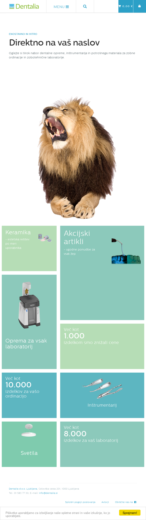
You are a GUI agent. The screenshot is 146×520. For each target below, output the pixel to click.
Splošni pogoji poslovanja (80, 502)
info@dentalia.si (48, 493)
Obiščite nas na (124, 502)
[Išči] (85, 6)
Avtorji (105, 502)
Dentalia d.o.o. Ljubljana (23, 488)
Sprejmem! (130, 512)
